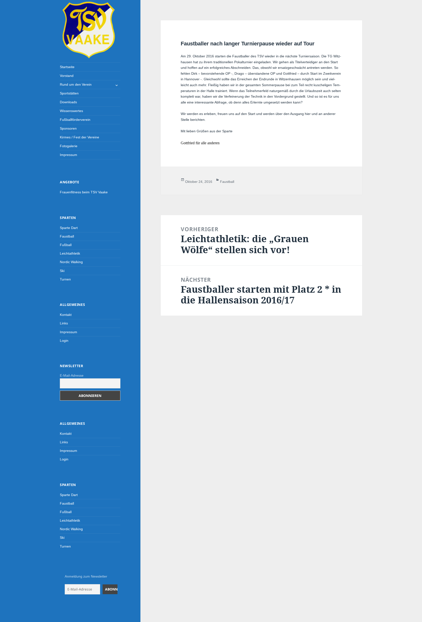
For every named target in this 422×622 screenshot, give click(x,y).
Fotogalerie (68, 146)
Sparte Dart (69, 228)
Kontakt (66, 315)
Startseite (67, 67)
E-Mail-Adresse (72, 375)
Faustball (67, 236)
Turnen (65, 279)
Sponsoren (68, 128)
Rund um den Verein (76, 84)
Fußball (66, 245)
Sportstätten (69, 93)
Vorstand (67, 76)
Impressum (68, 155)
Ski (62, 271)
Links (64, 323)
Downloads (68, 102)
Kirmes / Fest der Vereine (79, 137)
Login (64, 340)
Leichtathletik (70, 253)
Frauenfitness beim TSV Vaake (84, 192)
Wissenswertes (71, 111)
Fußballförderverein (75, 120)
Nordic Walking (71, 262)
